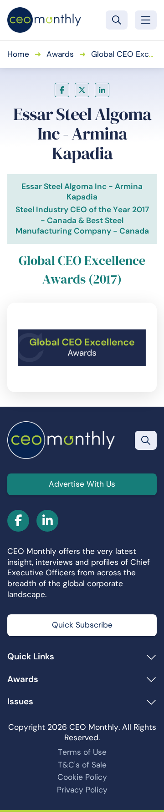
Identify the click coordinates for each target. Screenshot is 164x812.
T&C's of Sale (82, 765)
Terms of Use (82, 752)
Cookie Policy (82, 777)
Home (18, 54)
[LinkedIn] (102, 90)
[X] (82, 90)
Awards (60, 54)
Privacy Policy (82, 790)
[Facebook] (62, 90)
